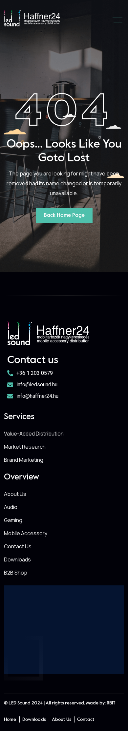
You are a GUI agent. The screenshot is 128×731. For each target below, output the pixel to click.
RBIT (111, 703)
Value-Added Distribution (34, 433)
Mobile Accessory (25, 533)
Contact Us (18, 546)
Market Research (25, 446)
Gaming (13, 520)
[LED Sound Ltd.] (32, 18)
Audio (10, 507)
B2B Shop (15, 572)
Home (10, 719)
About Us (15, 493)
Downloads (17, 559)
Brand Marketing (23, 459)
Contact (85, 719)
